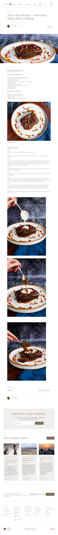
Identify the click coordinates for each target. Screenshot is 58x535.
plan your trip (51, 4)
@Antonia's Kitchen (10, 142)
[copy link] (48, 27)
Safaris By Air (37, 507)
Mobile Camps (37, 513)
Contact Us (48, 515)
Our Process (6, 509)
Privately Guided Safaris (8, 513)
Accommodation (7, 511)
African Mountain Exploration (17, 510)
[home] (9, 4)
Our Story (5, 507)
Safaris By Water (27, 507)
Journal (44, 4)
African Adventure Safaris (17, 516)
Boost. (34, 529)
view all (50, 438)
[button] (21, 4)
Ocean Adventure (28, 511)
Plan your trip (48, 513)
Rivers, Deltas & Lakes (29, 509)
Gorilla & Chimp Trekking (17, 513)
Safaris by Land (17, 507)
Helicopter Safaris (38, 509)
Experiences (37, 511)
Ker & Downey (6, 515)
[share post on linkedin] (50, 27)
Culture (36, 515)
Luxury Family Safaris (40, 4)
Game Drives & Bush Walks (18, 520)
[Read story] (11, 449)
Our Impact (35, 4)
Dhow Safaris (27, 513)
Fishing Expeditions (28, 515)
